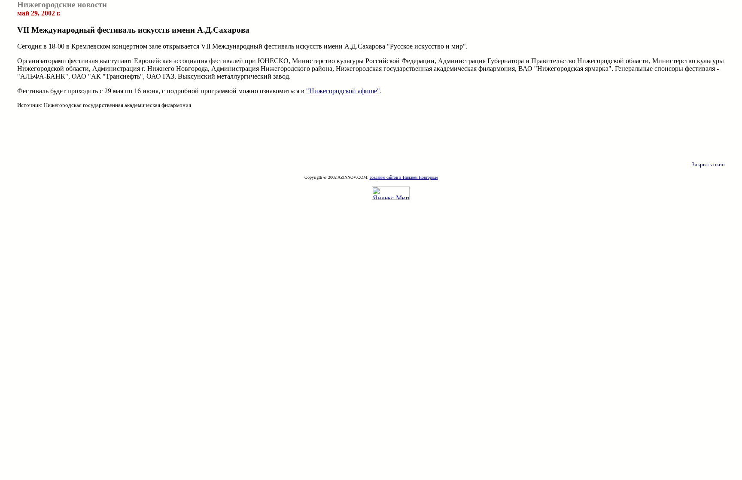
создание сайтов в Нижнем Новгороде (404, 177)
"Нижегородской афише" (343, 91)
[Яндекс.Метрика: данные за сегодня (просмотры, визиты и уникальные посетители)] (391, 193)
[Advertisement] (371, 135)
